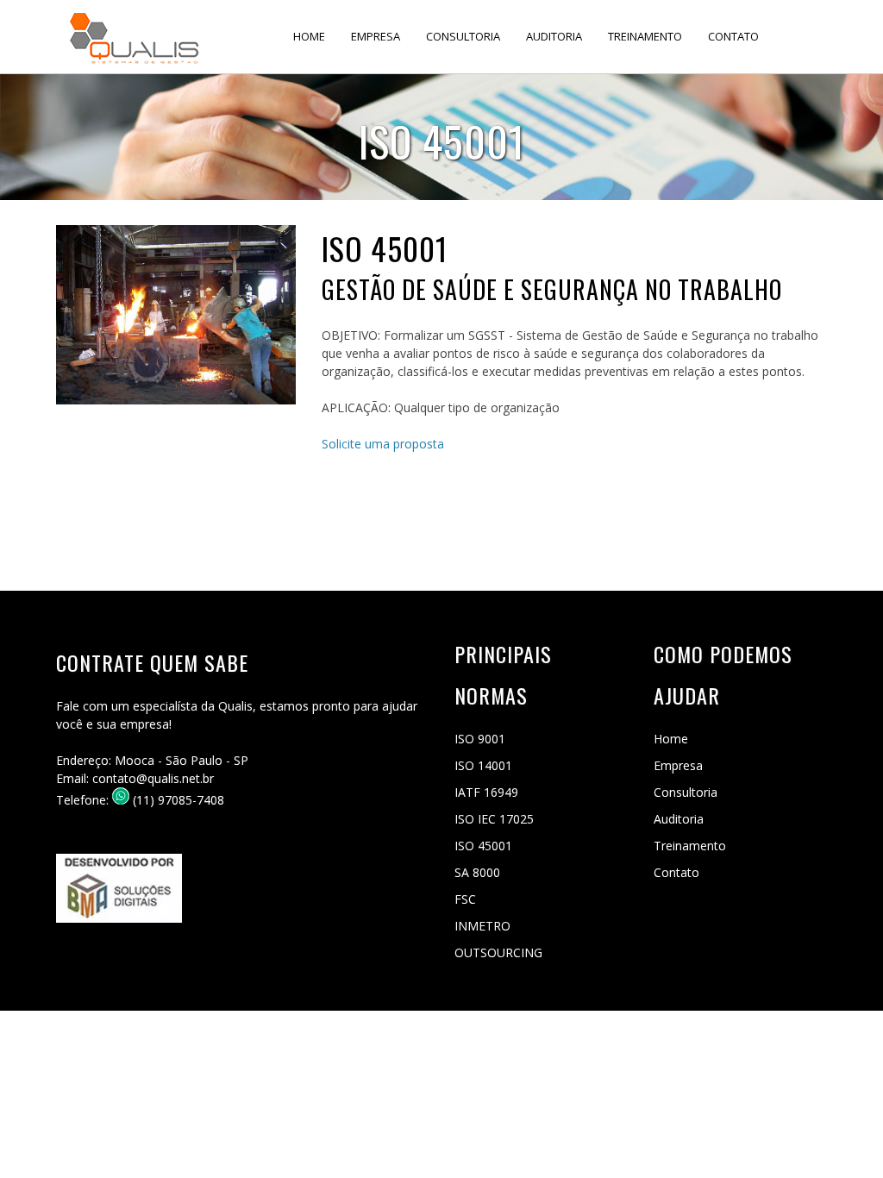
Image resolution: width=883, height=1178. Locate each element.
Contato (733, 36)
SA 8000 (477, 872)
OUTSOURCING (498, 952)
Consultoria (463, 36)
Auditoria (554, 36)
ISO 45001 (483, 845)
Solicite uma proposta (383, 443)
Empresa (375, 36)
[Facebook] (70, 949)
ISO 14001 (483, 765)
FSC (465, 899)
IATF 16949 (486, 792)
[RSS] (197, 949)
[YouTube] (165, 949)
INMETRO (482, 926)
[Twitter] (133, 949)
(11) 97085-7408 (176, 800)
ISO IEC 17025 (494, 819)
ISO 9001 (479, 738)
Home (309, 36)
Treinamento (645, 36)
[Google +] (102, 949)
